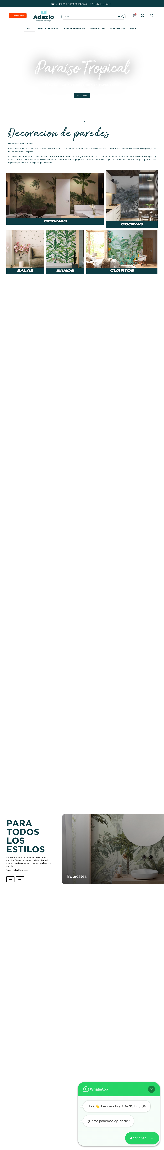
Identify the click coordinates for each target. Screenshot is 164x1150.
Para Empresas (117, 28)
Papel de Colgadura (48, 28)
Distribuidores (97, 28)
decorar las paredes (38, 159)
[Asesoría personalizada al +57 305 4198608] (53, 3)
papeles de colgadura (141, 148)
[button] (5, 79)
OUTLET (133, 28)
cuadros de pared (26, 151)
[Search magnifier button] (122, 16)
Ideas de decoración (74, 28)
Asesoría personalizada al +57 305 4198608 (83, 4)
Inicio (29, 28)
